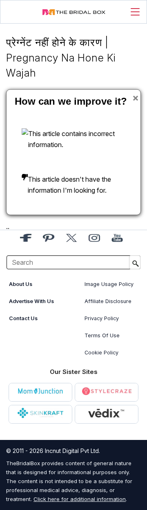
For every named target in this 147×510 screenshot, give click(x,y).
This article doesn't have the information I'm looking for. (69, 184)
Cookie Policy (101, 353)
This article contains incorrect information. (71, 139)
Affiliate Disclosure (108, 301)
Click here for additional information (79, 499)
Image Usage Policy (109, 284)
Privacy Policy (102, 318)
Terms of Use (102, 335)
